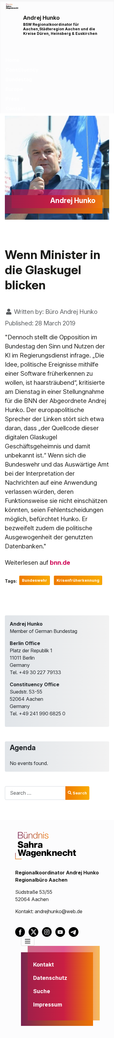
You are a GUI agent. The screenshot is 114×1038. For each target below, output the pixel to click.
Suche (41, 991)
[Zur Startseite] (11, 6)
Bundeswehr (34, 580)
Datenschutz (50, 978)
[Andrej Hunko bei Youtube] (62, 931)
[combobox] (35, 793)
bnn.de (60, 562)
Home (12, 60)
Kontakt (43, 964)
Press (12, 99)
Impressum (47, 1004)
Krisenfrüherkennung (78, 580)
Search (80, 793)
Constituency (22, 70)
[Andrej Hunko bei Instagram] (48, 931)
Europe (14, 89)
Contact (15, 108)
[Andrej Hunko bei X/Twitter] (35, 931)
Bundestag (18, 79)
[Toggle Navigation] (27, 941)
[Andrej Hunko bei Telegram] (75, 931)
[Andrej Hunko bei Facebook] (22, 931)
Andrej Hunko (41, 18)
